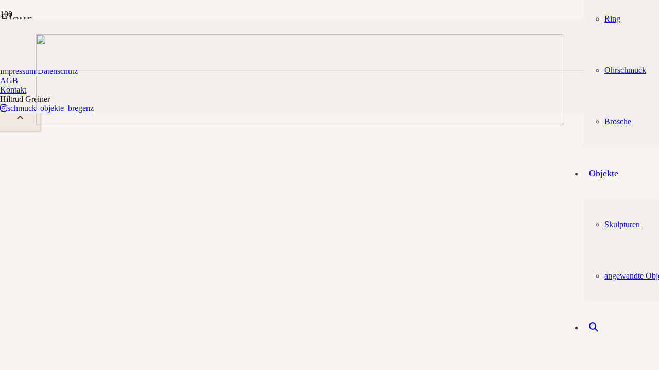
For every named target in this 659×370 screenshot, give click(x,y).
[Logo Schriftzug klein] (299, 122)
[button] (20, 118)
